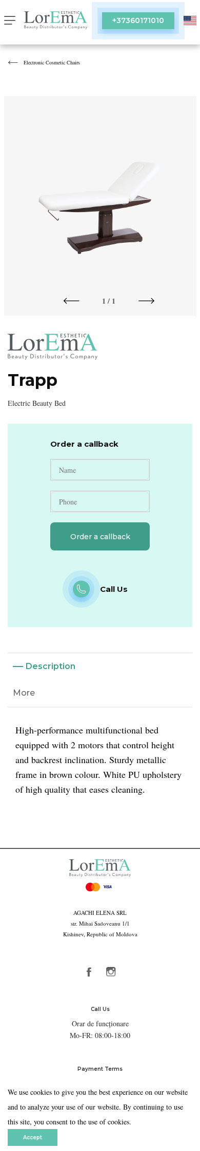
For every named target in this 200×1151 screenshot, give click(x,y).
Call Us (100, 1009)
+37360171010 (138, 20)
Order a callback (100, 536)
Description (50, 666)
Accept (32, 1137)
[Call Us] (81, 589)
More (24, 693)
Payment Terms (100, 1069)
